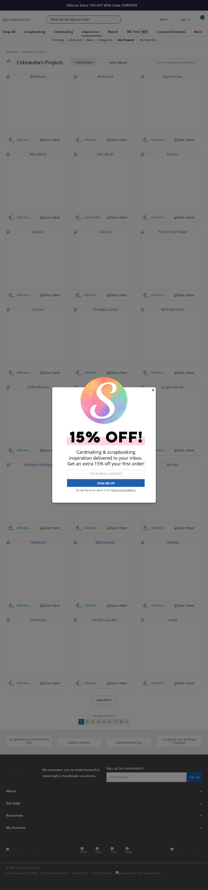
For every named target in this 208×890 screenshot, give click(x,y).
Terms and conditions (123, 490)
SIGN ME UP (106, 483)
